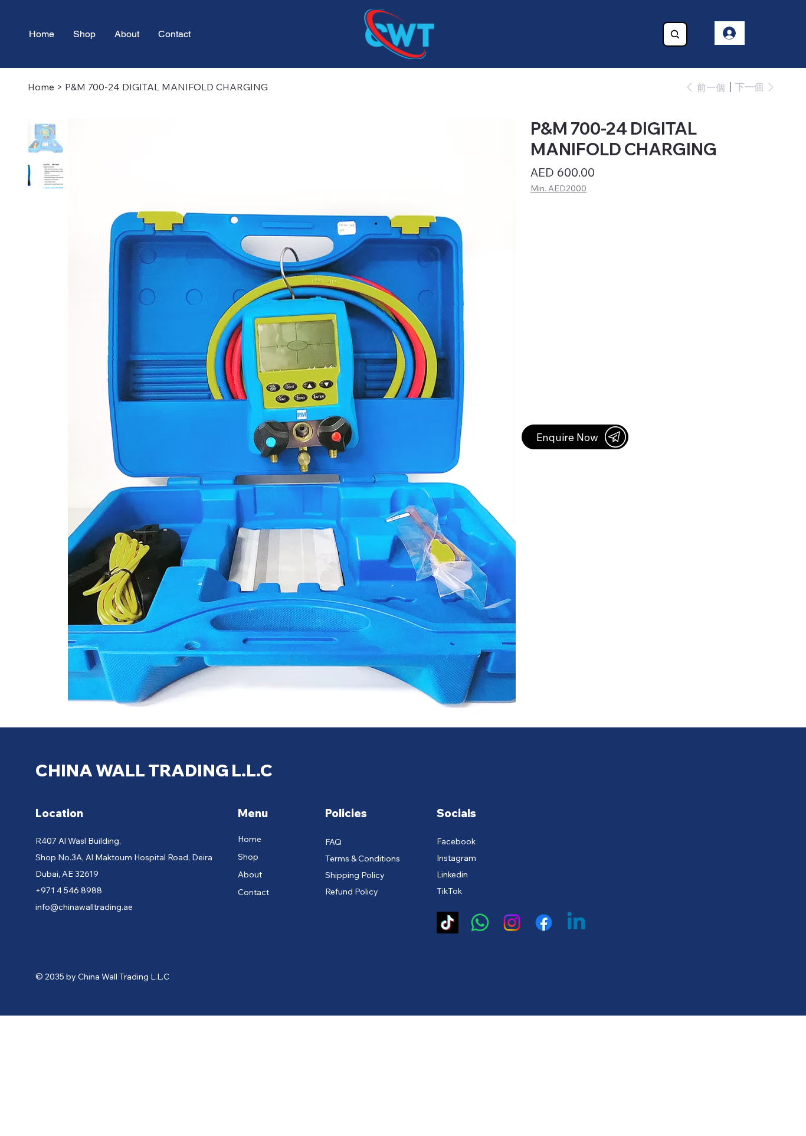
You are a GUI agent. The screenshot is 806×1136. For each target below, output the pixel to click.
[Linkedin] (576, 922)
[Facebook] (544, 922)
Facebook (456, 841)
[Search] (675, 34)
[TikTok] (447, 922)
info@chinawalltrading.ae (84, 907)
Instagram (456, 858)
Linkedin (452, 874)
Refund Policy (351, 891)
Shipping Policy (355, 875)
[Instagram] (512, 922)
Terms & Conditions (362, 858)
